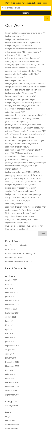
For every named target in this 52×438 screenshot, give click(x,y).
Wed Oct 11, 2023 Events (16, 245)
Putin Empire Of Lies (14, 257)
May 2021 (9, 325)
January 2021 (10, 341)
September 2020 (12, 345)
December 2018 (12, 362)
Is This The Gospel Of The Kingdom (20, 253)
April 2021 (9, 329)
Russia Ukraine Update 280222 (18, 261)
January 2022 (10, 296)
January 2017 (10, 378)
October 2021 (11, 309)
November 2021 (12, 304)
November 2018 (12, 366)
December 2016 (12, 382)
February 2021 (11, 337)
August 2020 (10, 349)
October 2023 (11, 280)
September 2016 (12, 394)
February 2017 (11, 374)
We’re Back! (10, 249)
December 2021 (12, 300)
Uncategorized (11, 405)
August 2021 (10, 317)
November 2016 (12, 386)
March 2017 (10, 370)
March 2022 (10, 288)
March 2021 (10, 333)
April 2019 (9, 354)
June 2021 (9, 321)
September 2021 (12, 313)
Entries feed (10, 420)
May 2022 (9, 284)
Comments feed (12, 424)
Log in (8, 416)
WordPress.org (11, 428)
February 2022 (11, 292)
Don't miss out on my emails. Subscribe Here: (26, 2)
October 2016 (11, 390)
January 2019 (10, 358)
